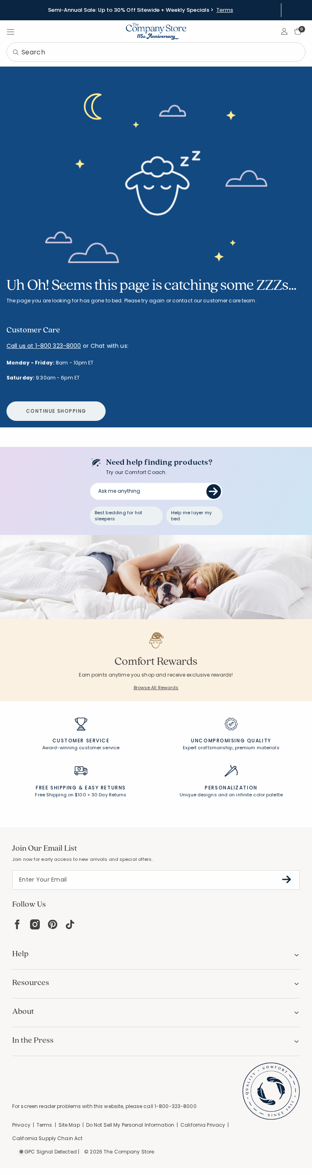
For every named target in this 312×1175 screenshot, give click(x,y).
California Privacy (202, 1124)
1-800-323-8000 (175, 1106)
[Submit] (213, 491)
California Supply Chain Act (47, 1138)
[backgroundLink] (140, 10)
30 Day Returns (109, 794)
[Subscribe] (286, 879)
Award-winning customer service (80, 747)
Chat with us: (109, 346)
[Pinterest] (52, 924)
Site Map (69, 1124)
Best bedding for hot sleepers (119, 515)
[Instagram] (35, 924)
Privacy (21, 1124)
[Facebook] (17, 924)
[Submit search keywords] (16, 53)
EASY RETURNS (105, 787)
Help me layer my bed (191, 515)
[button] (284, 31)
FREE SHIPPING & (59, 787)
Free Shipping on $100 (60, 794)
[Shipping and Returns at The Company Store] (80, 774)
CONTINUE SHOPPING (56, 410)
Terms (225, 10)
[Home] (156, 31)
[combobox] (156, 52)
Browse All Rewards (156, 687)
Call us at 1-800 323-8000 (43, 346)
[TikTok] (70, 924)
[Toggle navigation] (10, 31)
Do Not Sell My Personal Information (130, 1124)
